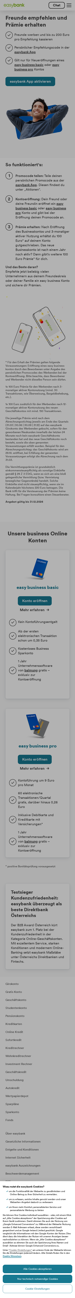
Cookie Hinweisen (12, 1256)
